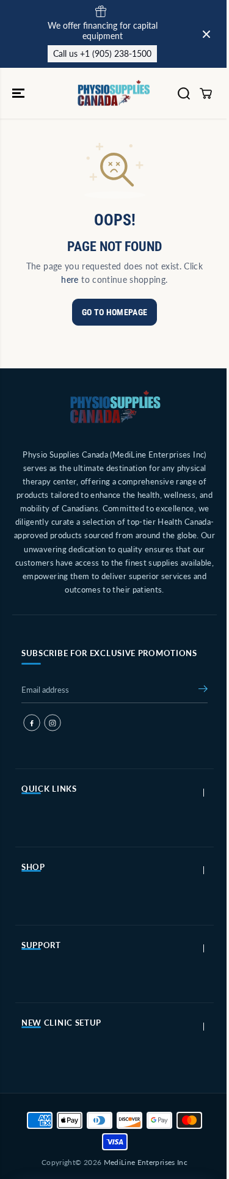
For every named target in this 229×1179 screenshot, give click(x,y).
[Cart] (206, 93)
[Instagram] (52, 722)
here (69, 279)
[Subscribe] (203, 691)
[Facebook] (31, 722)
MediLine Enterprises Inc (145, 1162)
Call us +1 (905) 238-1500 (102, 53)
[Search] (184, 93)
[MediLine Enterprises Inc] (114, 93)
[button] (19, 93)
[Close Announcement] (206, 34)
